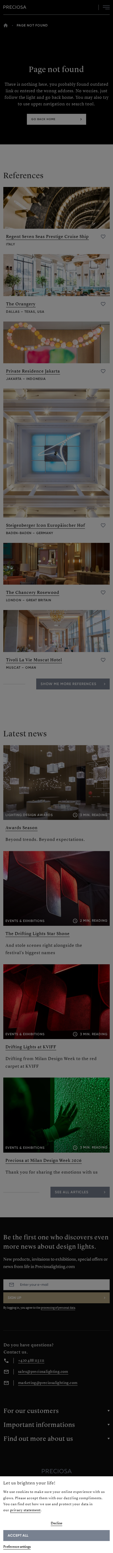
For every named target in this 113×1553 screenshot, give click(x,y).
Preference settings (17, 1547)
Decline (56, 1523)
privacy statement (25, 1510)
